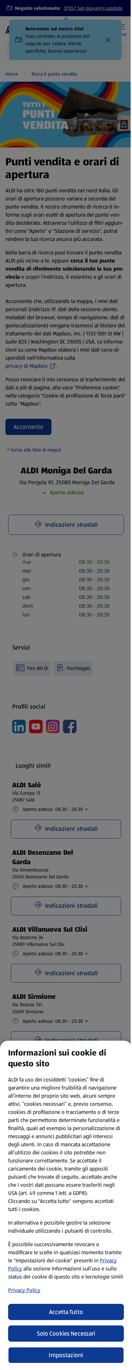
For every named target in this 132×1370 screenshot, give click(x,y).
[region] (66, 1205)
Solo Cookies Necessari (66, 1333)
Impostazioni (66, 1355)
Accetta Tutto (66, 1312)
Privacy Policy (24, 1290)
